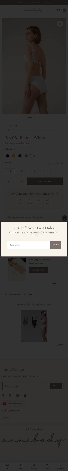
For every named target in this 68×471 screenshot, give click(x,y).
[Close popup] (64, 218)
